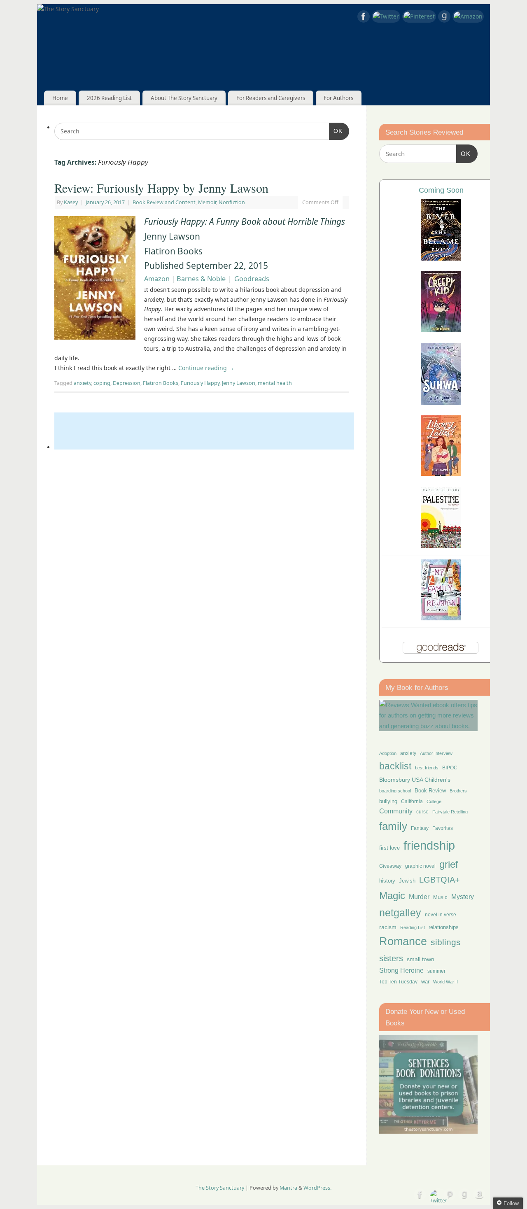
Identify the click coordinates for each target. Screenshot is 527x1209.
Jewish (407, 881)
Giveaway (390, 866)
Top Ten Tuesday (398, 982)
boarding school (395, 790)
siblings (446, 942)
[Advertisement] (204, 431)
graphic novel (420, 866)
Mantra (288, 1187)
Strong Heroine (401, 970)
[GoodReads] (444, 18)
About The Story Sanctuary (184, 98)
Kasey (71, 202)
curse (422, 812)
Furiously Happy (200, 383)
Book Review (430, 790)
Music (440, 897)
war (425, 982)
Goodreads (251, 278)
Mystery (462, 896)
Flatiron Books (160, 383)
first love (389, 848)
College (434, 801)
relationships (444, 927)
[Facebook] (363, 18)
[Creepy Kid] (441, 329)
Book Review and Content (164, 202)
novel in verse (440, 914)
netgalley (400, 912)
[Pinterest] (419, 16)
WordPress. (317, 1187)
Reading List (412, 927)
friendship (429, 845)
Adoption (387, 753)
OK (336, 130)
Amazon (157, 278)
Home (60, 98)
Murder (419, 896)
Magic (392, 895)
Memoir (207, 202)
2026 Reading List (109, 98)
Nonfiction (232, 202)
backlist (395, 766)
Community (396, 811)
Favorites (442, 828)
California (412, 801)
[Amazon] (468, 16)
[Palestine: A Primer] (441, 545)
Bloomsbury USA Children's (414, 779)
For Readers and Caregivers (270, 98)
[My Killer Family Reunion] (441, 618)
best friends (426, 767)
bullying (388, 801)
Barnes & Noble (201, 278)
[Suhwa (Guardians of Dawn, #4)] (441, 402)
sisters (391, 958)
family (393, 826)
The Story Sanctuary (220, 1187)
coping (101, 383)
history (387, 881)
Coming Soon (441, 190)
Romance (403, 941)
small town (420, 959)
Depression (126, 383)
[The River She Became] (441, 258)
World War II (445, 981)
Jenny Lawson (238, 383)
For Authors (338, 98)
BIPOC (449, 768)
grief (448, 864)
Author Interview (436, 753)
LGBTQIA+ (439, 879)
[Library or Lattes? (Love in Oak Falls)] (441, 473)
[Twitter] (386, 16)
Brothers (458, 790)
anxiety (82, 383)
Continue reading (206, 368)
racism (387, 927)
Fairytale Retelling (450, 811)
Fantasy (420, 828)
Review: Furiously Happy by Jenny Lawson (161, 187)
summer (436, 971)
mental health (275, 383)
